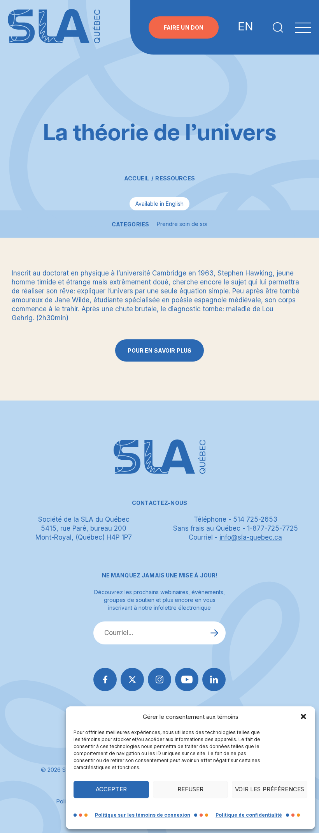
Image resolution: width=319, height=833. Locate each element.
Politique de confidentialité (249, 815)
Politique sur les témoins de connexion (142, 815)
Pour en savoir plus (160, 350)
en (245, 27)
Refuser (190, 789)
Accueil (136, 178)
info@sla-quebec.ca (250, 537)
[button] (303, 716)
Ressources (175, 178)
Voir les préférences (269, 789)
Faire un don (184, 27)
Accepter (111, 789)
